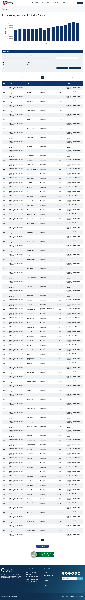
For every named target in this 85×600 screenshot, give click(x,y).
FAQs (60, 596)
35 (47, 77)
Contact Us (81, 596)
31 (27, 77)
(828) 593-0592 (34, 576)
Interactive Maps (47, 580)
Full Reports (46, 577)
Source (68, 83)
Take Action (46, 583)
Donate (27, 581)
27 (7, 77)
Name (57, 55)
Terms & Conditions (73, 596)
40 (72, 77)
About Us (46, 585)
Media (27, 579)
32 (32, 77)
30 (22, 77)
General (28, 576)
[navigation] (48, 3)
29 (17, 77)
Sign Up (79, 578)
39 (67, 77)
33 (37, 77)
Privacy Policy (65, 596)
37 (57, 77)
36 (52, 77)
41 (77, 77)
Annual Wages (6, 60)
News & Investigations (48, 575)
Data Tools (46, 572)
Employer (31, 55)
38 (62, 77)
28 (12, 77)
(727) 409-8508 (34, 579)
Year (4, 55)
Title (41, 83)
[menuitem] (35, 3)
